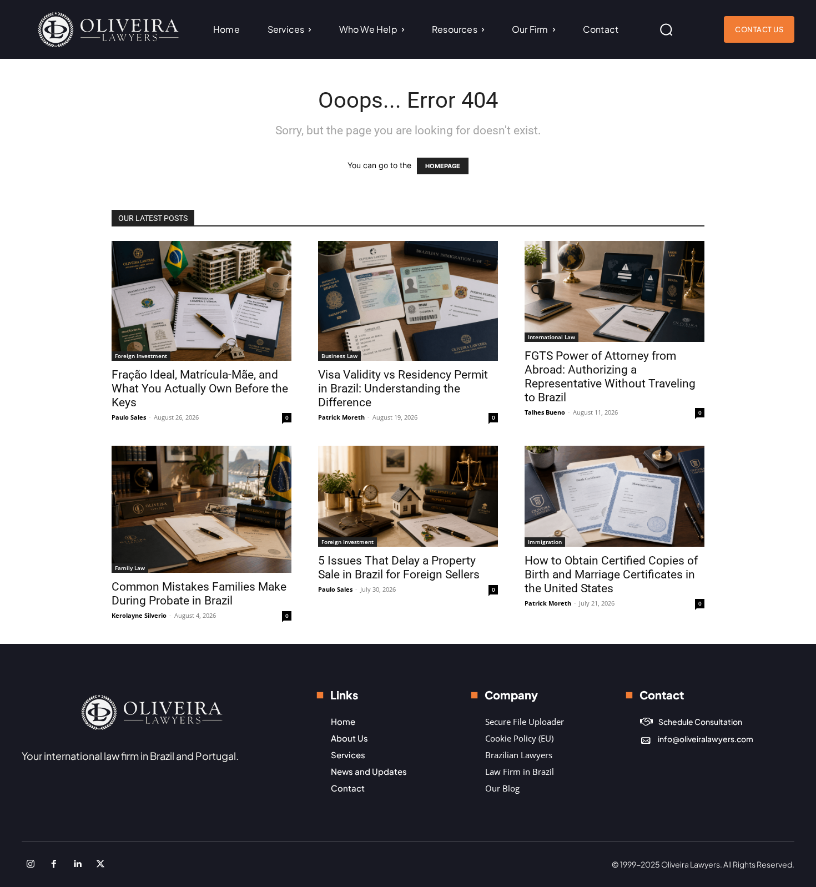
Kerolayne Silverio (139, 615)
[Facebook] (54, 864)
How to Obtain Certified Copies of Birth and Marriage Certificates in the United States (611, 574)
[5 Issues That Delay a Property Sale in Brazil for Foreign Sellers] (408, 496)
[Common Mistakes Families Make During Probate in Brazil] (201, 509)
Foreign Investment (141, 356)
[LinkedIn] (77, 864)
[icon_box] (691, 722)
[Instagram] (30, 864)
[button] (666, 29)
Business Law (339, 356)
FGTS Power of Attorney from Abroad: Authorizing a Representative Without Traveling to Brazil (610, 376)
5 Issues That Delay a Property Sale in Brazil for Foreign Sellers (399, 567)
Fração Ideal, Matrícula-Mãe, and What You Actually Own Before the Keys (200, 388)
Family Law (130, 568)
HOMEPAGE (442, 166)
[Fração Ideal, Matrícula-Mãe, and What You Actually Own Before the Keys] (201, 301)
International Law (551, 337)
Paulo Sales (129, 417)
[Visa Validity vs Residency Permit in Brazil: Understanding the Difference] (408, 301)
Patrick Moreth (341, 417)
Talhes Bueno (545, 412)
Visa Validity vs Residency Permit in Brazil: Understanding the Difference (403, 388)
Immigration (545, 542)
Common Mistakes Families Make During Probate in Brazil (199, 593)
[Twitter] (100, 864)
